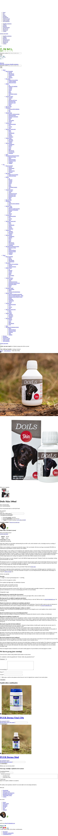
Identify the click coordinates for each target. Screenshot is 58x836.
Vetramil (5, 809)
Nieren (10, 134)
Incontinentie (11, 133)
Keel (9, 125)
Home (1, 350)
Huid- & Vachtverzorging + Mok (15, 295)
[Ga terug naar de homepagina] (6, 51)
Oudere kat (8, 230)
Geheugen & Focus (12, 281)
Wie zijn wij (5, 28)
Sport (7, 154)
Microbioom (11, 73)
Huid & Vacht (9, 112)
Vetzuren (10, 77)
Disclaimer (5, 831)
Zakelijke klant (6, 775)
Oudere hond (9, 138)
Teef (9, 111)
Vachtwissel (11, 300)
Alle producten (6, 21)
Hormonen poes (12, 196)
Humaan (5, 16)
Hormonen (8, 107)
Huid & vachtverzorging (13, 114)
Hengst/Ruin (11, 289)
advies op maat (8, 571)
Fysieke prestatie (12, 81)
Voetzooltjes (11, 120)
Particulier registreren (4, 64)
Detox (9, 131)
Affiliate (5, 25)
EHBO (7, 83)
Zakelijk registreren (7, 23)
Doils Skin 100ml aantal (5, 513)
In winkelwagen (4, 724)
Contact (4, 31)
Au (9, 85)
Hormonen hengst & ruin (14, 283)
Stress (9, 105)
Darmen (10, 145)
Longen (10, 126)
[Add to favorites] (0, 352)
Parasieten (10, 153)
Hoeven (10, 265)
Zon (9, 95)
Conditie (10, 207)
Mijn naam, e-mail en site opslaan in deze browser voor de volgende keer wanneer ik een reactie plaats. (25, 677)
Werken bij (5, 30)
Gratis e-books (6, 20)
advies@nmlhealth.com (49, 599)
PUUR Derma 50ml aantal (6, 762)
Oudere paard (9, 313)
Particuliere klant (6, 777)
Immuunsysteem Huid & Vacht (15, 297)
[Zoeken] (1, 55)
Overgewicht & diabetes (13, 109)
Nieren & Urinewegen (11, 129)
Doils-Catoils (6, 803)
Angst (9, 99)
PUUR (4, 807)
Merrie (9, 290)
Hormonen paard (9, 288)
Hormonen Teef (12, 102)
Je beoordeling (3, 669)
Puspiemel (10, 136)
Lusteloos (10, 162)
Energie (10, 72)
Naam (2, 672)
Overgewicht (11, 152)
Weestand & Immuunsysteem (12, 327)
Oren (9, 91)
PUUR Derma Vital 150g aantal (7, 722)
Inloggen (5, 26)
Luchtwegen (8, 123)
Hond (4, 12)
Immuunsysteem (12, 115)
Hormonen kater (12, 194)
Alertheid (10, 139)
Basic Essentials (9, 71)
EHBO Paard (9, 268)
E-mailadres (4, 771)
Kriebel (10, 117)
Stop (4, 808)
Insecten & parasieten (13, 116)
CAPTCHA (2, 779)
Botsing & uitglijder (12, 86)
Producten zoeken (4, 53)
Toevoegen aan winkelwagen (6, 515)
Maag (9, 149)
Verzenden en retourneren (8, 792)
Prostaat (10, 135)
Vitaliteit (10, 141)
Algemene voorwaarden (8, 833)
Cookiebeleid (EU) (7, 834)
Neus (9, 128)
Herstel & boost (11, 159)
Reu (9, 110)
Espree (4, 802)
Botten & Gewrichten (13, 174)
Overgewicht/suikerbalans (14, 291)
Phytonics (5, 806)
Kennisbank (5, 17)
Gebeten (10, 87)
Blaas (9, 130)
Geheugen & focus (12, 193)
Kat (3, 13)
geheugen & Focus (12, 100)
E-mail (2, 674)
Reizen (10, 104)
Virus (9, 333)
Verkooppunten (6, 27)
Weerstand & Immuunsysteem (12, 155)
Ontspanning (11, 75)
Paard (4, 15)
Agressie (10, 97)
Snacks (10, 76)
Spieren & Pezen (12, 82)
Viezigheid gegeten (12, 94)
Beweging (8, 78)
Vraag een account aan (14, 522)
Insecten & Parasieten (13, 210)
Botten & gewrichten (13, 80)
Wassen (10, 121)
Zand (9, 324)
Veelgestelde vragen (7, 795)
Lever (9, 148)
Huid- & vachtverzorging (14, 208)
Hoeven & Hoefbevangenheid (15, 294)
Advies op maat (6, 18)
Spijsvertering (9, 143)
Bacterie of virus (12, 157)
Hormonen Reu (11, 101)
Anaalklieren (11, 144)
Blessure (10, 179)
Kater (9, 202)
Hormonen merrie (12, 284)
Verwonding (11, 275)
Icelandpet (5, 804)
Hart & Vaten (9, 106)
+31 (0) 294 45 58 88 (21, 520)
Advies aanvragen (4, 534)
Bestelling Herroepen (7, 794)
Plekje (9, 92)
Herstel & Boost (12, 250)
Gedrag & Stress (9, 96)
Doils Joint (33, 566)
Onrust (10, 90)
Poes (9, 204)
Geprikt (10, 89)
